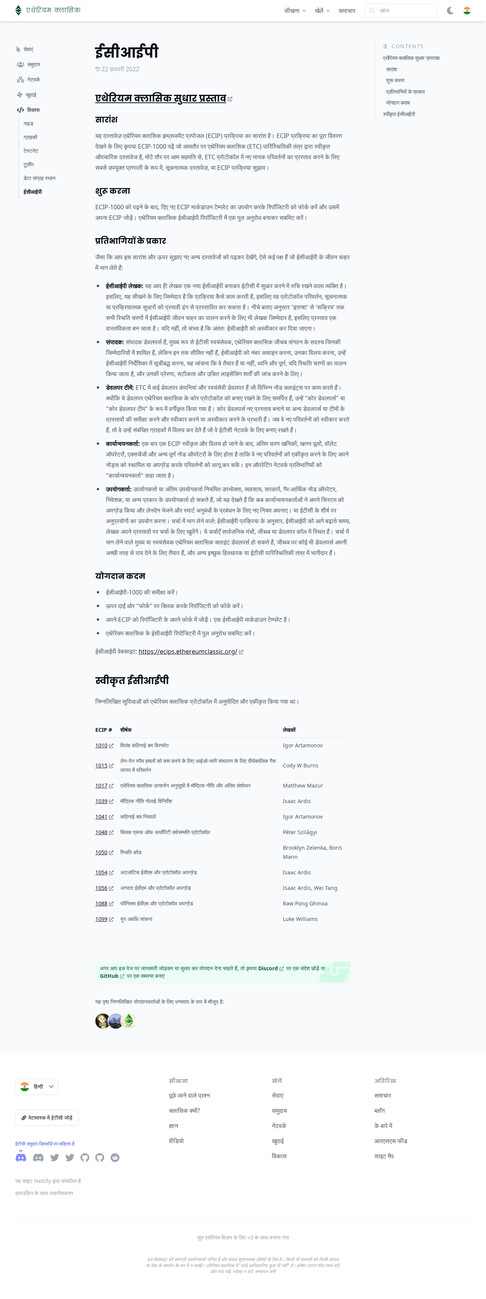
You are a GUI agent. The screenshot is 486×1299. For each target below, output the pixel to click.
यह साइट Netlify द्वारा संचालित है (48, 1180)
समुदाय (279, 1110)
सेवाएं (277, 1095)
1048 (101, 832)
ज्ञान (173, 1126)
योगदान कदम (120, 576)
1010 (101, 745)
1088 (101, 903)
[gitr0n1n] (102, 1021)
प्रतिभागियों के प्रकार (130, 241)
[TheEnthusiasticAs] (128, 1021)
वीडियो (176, 1141)
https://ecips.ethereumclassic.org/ (188, 651)
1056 (101, 887)
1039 (101, 801)
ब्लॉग (379, 1110)
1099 (101, 918)
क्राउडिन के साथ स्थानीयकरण (44, 1193)
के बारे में (383, 1126)
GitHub (109, 975)
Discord (268, 968)
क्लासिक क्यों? (184, 1110)
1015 (101, 765)
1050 (101, 852)
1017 (101, 785)
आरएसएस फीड (390, 1141)
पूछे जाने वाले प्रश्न (189, 1095)
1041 (101, 816)
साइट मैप (384, 1156)
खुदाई (278, 1141)
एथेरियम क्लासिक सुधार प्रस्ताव (160, 98)
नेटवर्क (279, 1126)
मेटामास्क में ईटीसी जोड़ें (50, 1117)
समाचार (347, 10)
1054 (101, 872)
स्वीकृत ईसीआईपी (132, 681)
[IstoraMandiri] (115, 1021)
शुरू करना (112, 191)
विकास (279, 1156)
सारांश (106, 120)
